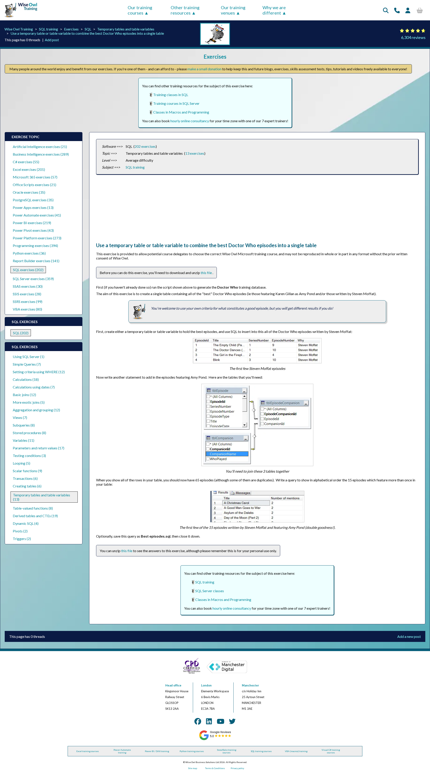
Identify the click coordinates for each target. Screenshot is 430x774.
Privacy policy (237, 768)
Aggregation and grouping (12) (36, 410)
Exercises (71, 29)
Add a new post (409, 636)
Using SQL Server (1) (28, 356)
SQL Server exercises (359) (33, 279)
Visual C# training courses (331, 751)
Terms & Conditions (215, 768)
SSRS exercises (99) (27, 301)
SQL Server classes (209, 591)
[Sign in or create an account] (407, 10)
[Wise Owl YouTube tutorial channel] (220, 721)
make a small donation (204, 69)
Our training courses (140, 10)
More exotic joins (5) (29, 402)
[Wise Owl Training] (19, 17)
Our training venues (233, 10)
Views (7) (20, 417)
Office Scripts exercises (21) (34, 184)
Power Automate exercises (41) (37, 215)
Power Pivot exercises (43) (33, 230)
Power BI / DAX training (157, 751)
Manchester (250, 685)
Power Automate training (122, 751)
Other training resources (185, 10)
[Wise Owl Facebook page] (197, 721)
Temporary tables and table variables (125, 29)
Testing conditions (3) (29, 455)
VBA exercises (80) (27, 309)
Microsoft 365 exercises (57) (35, 177)
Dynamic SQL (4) (26, 523)
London (206, 685)
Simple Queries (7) (27, 364)
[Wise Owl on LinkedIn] (209, 721)
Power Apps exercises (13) (33, 207)
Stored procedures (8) (29, 433)
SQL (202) (20, 333)
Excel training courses (87, 751)
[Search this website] (386, 10)
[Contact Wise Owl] (397, 10)
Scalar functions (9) (27, 471)
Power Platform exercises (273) (37, 238)
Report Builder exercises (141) (36, 261)
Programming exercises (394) (35, 245)
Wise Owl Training (18, 29)
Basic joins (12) (24, 394)
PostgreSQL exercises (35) (33, 200)
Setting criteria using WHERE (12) (39, 372)
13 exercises (194, 153)
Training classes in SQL (170, 94)
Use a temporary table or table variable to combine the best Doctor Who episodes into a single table (87, 33)
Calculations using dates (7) (34, 387)
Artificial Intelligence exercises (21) (40, 146)
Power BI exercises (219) (32, 223)
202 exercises (145, 146)
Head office (173, 685)
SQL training (48, 29)
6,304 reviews (413, 37)
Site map (192, 768)
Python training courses (192, 751)
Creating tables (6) (27, 486)
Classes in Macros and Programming (181, 112)
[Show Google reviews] (215, 739)
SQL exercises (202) (28, 270)
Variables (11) (23, 440)
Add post (52, 40)
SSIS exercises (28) (27, 294)
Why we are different (274, 10)
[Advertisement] (230, 211)
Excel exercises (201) (29, 169)
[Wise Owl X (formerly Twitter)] (232, 721)
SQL (88, 29)
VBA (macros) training (296, 751)
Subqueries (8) (24, 425)
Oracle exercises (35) (29, 192)
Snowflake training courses (226, 751)
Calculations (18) (26, 379)
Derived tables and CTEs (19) (35, 516)
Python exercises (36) (29, 253)
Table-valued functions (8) (33, 508)
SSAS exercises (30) (28, 286)
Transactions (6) (25, 478)
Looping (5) (21, 463)
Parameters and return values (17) (38, 448)
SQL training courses (261, 751)
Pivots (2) (20, 531)
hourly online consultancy (189, 121)
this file (207, 272)
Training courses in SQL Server (176, 103)
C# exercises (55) (26, 162)
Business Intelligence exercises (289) (41, 154)
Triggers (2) (22, 538)
